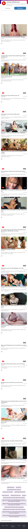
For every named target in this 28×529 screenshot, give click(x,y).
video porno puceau (15, 495)
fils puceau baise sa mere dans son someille (14, 497)
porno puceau (5, 495)
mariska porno (10, 487)
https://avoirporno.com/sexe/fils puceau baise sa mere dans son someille (14, 500)
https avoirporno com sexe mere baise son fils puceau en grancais (14, 516)
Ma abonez (20, 8)
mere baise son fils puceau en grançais (14, 507)
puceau (24, 495)
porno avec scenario (8, 492)
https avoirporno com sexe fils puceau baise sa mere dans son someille (14, 504)
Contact (18, 525)
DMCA (7, 525)
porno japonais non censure (14, 489)
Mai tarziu (8, 8)
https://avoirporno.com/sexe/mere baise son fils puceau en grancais (14, 512)
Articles (3, 525)
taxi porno (18, 487)
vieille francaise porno (20, 492)
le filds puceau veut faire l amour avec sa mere (14, 509)
